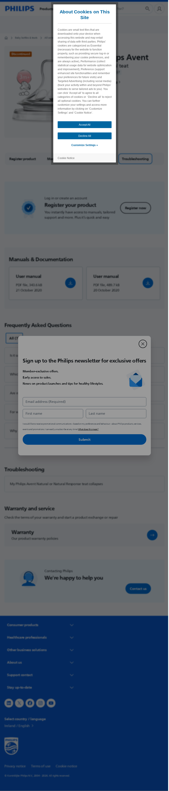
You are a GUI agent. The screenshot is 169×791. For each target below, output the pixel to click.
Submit (83, 439)
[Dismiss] (141, 343)
